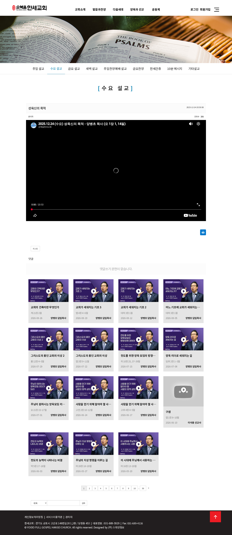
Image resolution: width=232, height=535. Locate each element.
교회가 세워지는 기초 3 (88, 307)
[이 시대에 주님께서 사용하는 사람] (138, 443)
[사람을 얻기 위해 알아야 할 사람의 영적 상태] (138, 387)
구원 (168, 412)
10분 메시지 (174, 68)
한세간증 (155, 68)
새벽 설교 (92, 68)
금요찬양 (138, 68)
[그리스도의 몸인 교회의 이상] (93, 338)
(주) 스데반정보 (116, 527)
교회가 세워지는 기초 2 (133, 307)
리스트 (35, 248)
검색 (83, 503)
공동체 (156, 9)
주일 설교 (38, 68)
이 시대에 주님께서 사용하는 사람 (138, 460)
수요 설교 (56, 68)
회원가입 (205, 9)
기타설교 (194, 68)
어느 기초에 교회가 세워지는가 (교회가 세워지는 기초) (183, 307)
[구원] (183, 391)
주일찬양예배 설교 (115, 68)
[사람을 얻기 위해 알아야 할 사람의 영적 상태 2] (93, 387)
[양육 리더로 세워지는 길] (183, 338)
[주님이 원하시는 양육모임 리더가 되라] (48, 387)
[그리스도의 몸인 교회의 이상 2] (48, 338)
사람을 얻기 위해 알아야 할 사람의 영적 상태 (138, 404)
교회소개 (80, 9)
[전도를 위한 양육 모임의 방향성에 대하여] (138, 338)
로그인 (194, 9)
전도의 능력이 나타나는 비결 (46, 460)
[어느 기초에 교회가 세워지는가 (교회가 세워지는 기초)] (183, 290)
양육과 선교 (137, 9)
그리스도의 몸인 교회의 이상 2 (47, 355)
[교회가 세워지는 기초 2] (138, 290)
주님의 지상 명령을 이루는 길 (92, 460)
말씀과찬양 (99, 9)
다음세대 (118, 9)
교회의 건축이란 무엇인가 (45, 307)
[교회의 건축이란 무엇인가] (48, 290)
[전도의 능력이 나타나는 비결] (48, 443)
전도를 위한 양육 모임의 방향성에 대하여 (138, 355)
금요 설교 (74, 68)
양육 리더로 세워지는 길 (179, 355)
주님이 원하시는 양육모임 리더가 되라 (48, 404)
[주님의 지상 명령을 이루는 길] (93, 443)
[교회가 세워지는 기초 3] (93, 290)
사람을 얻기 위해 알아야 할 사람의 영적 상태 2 (93, 404)
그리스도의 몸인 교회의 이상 (91, 355)
